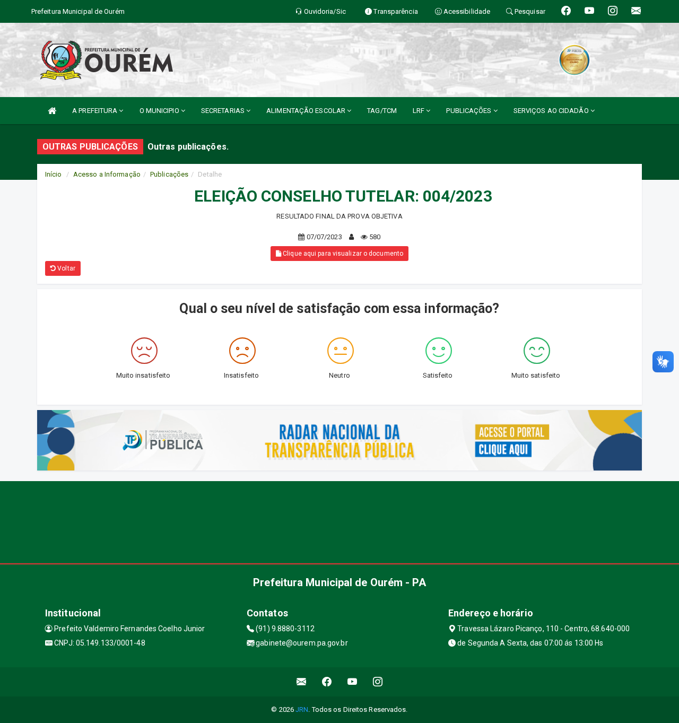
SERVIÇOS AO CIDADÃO (551, 111)
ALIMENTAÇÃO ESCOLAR (306, 111)
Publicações (169, 174)
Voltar (65, 268)
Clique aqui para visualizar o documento (342, 253)
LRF (419, 111)
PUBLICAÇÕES (469, 111)
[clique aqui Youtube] (352, 682)
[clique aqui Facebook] (327, 682)
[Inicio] (52, 110)
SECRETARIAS (223, 111)
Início (53, 174)
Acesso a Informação (107, 174)
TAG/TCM (382, 111)
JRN (301, 709)
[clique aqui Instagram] (378, 682)
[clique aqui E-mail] (301, 682)
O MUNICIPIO (160, 111)
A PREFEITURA (95, 111)
